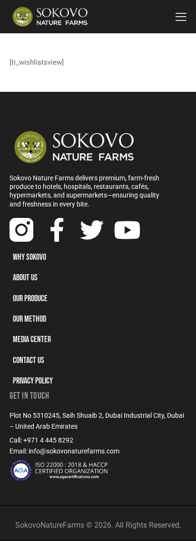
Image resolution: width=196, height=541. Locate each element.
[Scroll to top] (180, 525)
